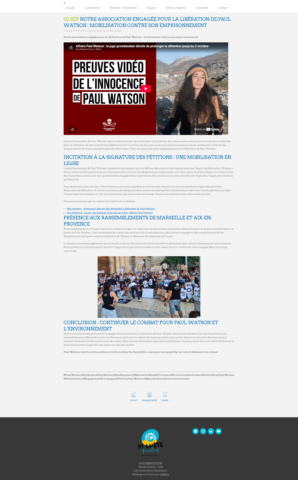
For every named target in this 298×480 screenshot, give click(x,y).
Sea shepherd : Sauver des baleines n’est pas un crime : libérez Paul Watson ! (110, 212)
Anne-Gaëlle (115, 30)
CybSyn (164, 474)
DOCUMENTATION (150, 463)
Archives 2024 (95, 30)
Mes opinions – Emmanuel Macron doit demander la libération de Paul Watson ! (111, 208)
